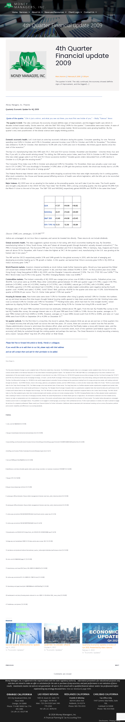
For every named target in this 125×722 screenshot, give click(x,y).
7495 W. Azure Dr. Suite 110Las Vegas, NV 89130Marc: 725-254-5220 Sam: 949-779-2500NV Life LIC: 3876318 (48, 703)
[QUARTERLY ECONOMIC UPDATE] (62, 633)
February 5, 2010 (74, 76)
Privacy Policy (114, 720)
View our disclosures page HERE (79, 689)
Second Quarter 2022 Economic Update (23, 645)
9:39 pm (85, 76)
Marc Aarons (61, 76)
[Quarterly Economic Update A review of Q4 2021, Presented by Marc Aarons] (100, 633)
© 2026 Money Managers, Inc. (62, 714)
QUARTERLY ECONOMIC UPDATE (57, 645)
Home (15, 12)
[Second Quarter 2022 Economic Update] (24, 633)
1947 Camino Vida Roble (103, 700)
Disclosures (103, 720)
